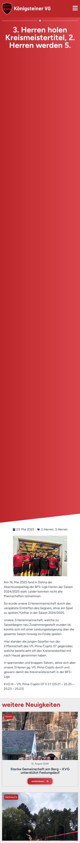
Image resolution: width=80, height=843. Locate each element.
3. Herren (61, 529)
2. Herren (47, 529)
